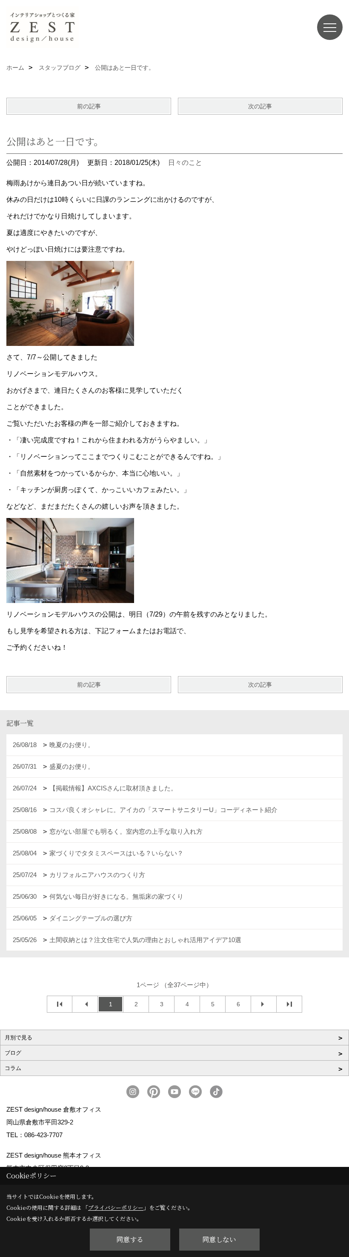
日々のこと (185, 162)
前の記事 (89, 106)
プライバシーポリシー (115, 1207)
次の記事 (260, 106)
